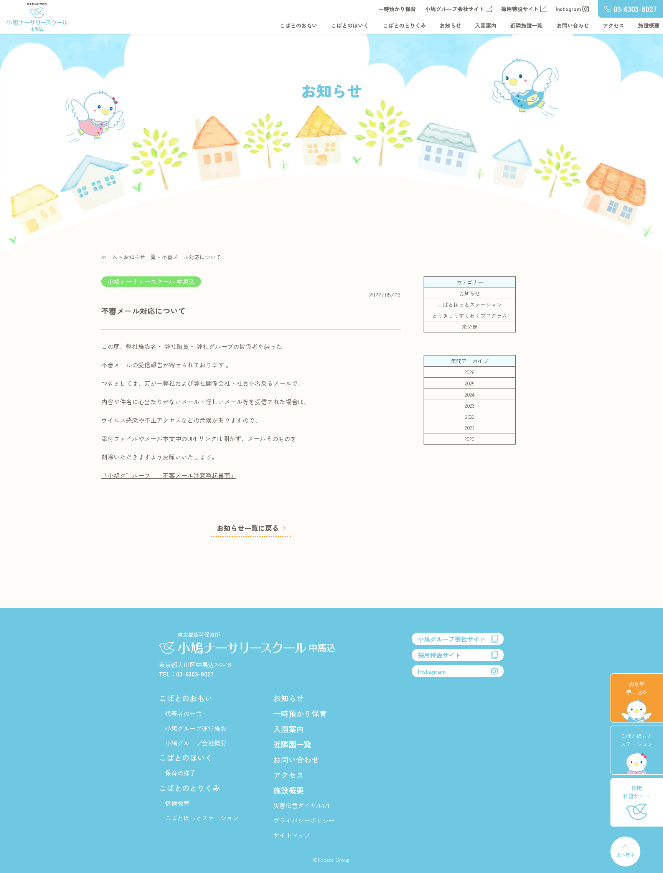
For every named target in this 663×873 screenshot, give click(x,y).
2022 (469, 416)
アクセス (613, 25)
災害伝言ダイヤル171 (301, 805)
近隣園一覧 (292, 744)
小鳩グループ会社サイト (454, 9)
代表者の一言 (183, 713)
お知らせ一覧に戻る (248, 528)
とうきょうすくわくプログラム (469, 315)
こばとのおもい (298, 25)
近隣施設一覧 (526, 25)
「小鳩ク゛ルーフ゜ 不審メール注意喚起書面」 (168, 475)
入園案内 (485, 25)
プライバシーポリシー (304, 820)
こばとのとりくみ (404, 25)
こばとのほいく (350, 25)
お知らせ (450, 25)
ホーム (109, 257)
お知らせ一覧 (140, 257)
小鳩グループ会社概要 (195, 742)
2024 (470, 394)
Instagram (568, 9)
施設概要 (649, 25)
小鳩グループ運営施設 (195, 728)
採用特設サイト (520, 9)
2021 (469, 428)
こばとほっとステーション (469, 304)
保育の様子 (180, 772)
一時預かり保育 (397, 9)
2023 (470, 405)
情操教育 (177, 803)
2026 (470, 372)
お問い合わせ (573, 25)
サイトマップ (291, 835)
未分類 (470, 327)
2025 (469, 383)
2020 (470, 439)
